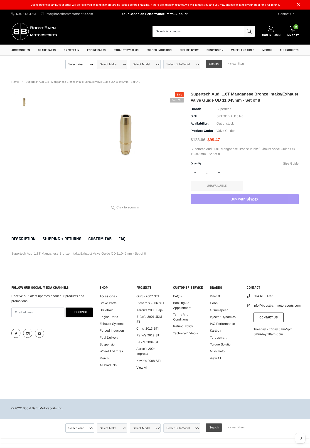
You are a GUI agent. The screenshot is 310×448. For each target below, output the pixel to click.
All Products (289, 50)
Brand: (196, 109)
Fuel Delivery (189, 50)
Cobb (214, 303)
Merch (267, 50)
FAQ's (177, 296)
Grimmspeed (219, 310)
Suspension (215, 50)
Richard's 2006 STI (150, 303)
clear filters (236, 63)
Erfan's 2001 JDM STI (149, 319)
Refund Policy (183, 326)
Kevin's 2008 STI (148, 361)
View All (141, 367)
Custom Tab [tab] (100, 239)
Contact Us (286, 13)
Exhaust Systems (126, 50)
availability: (200, 123)
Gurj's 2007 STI (147, 296)
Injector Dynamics (223, 317)
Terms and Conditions (180, 317)
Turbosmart (218, 337)
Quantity (196, 163)
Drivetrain (71, 50)
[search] (249, 31)
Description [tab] (23, 239)
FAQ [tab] (121, 239)
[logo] (34, 31)
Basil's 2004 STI (148, 342)
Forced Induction (159, 50)
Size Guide (291, 163)
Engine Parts (96, 50)
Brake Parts (47, 50)
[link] (24, 102)
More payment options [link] (245, 210)
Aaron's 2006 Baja (149, 310)
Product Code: (202, 131)
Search (214, 63)
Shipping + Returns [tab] (61, 239)
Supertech (224, 109)
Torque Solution (221, 344)
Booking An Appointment (182, 305)
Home (15, 81)
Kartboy (215, 330)
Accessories (20, 50)
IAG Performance (222, 323)
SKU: (194, 116)
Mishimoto (217, 351)
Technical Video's (185, 333)
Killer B (215, 296)
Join (277, 35)
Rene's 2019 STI (148, 335)
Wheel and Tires (242, 50)
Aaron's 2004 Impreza (145, 351)
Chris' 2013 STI (147, 328)
